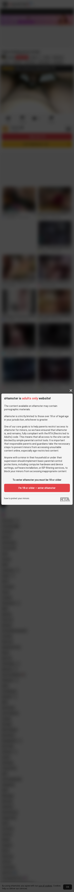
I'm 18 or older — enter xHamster (37, 488)
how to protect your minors (16, 498)
